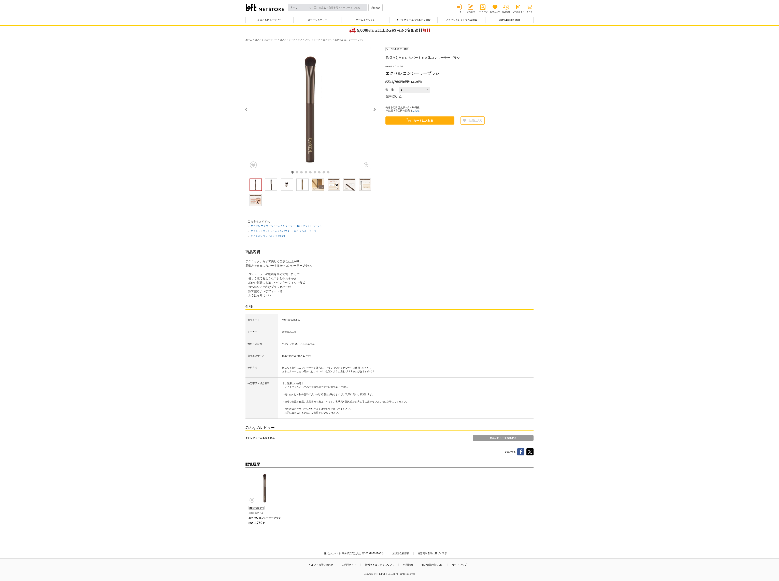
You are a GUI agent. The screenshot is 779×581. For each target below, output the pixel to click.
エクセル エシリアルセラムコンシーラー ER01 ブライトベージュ (286, 226)
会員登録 (471, 12)
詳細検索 (375, 7)
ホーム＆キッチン (365, 19)
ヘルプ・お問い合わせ (321, 565)
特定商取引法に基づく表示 (432, 553)
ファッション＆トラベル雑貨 (461, 19)
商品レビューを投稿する (503, 438)
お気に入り (495, 12)
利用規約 (408, 565)
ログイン (459, 12)
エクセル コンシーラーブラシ (265, 517)
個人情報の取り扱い (432, 565)
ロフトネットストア (264, 7)
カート (529, 12)
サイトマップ (459, 565)
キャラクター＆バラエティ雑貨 (413, 19)
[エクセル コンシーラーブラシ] (265, 488)
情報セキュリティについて (379, 565)
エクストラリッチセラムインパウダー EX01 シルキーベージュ (285, 231)
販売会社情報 (402, 553)
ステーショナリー (317, 19)
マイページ (483, 12)
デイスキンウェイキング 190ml (268, 236)
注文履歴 (506, 12)
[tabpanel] (310, 108)
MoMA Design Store (510, 19)
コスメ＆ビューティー (269, 19)
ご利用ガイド (518, 12)
